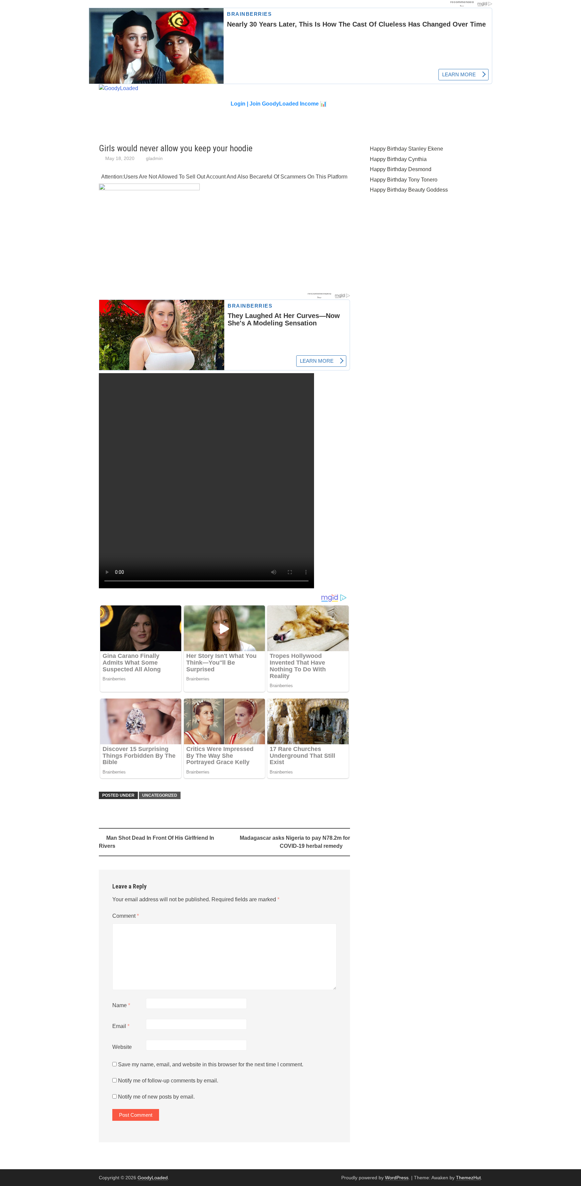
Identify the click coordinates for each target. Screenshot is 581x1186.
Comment (125, 916)
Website (122, 1047)
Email (120, 1026)
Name (121, 1005)
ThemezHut (468, 1177)
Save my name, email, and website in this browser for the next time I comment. (210, 1064)
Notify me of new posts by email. (156, 1097)
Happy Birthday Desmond (400, 169)
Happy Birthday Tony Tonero (403, 180)
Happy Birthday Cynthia (398, 159)
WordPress (397, 1177)
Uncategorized (159, 795)
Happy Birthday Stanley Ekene (406, 149)
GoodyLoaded (153, 1177)
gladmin (154, 158)
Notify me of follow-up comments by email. (168, 1080)
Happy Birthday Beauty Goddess (409, 190)
